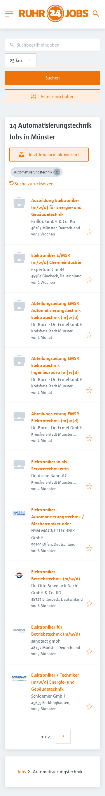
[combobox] (52, 45)
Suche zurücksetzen (34, 184)
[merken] (89, 232)
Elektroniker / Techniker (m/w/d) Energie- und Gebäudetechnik (55, 682)
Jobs (22, 771)
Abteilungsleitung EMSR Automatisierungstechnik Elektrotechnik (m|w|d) (56, 310)
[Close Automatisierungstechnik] (56, 172)
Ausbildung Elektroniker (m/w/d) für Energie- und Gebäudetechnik (56, 207)
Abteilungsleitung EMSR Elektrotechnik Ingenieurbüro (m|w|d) (55, 365)
